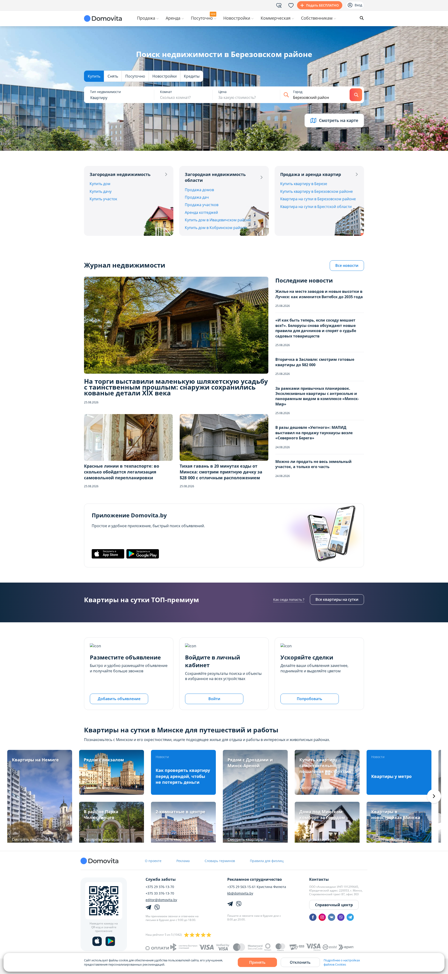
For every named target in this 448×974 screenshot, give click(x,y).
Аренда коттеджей (201, 212)
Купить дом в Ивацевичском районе (218, 219)
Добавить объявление (119, 698)
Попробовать (309, 698)
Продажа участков (201, 204)
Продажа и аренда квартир (310, 174)
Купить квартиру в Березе (303, 183)
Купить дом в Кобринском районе (216, 227)
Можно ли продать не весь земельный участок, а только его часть (313, 464)
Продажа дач (197, 197)
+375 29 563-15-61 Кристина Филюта (256, 887)
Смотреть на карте (338, 120)
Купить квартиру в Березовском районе (316, 191)
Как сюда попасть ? (288, 599)
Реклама (183, 861)
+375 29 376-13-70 (160, 887)
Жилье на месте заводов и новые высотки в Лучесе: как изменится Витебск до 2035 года (319, 294)
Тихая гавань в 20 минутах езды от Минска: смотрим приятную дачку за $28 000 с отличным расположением (221, 471)
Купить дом (100, 183)
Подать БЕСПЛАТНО (322, 5)
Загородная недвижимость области (215, 177)
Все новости (346, 265)
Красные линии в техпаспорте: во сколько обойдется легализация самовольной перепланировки (121, 471)
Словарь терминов (220, 861)
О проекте (153, 861)
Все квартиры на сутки (336, 599)
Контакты (319, 879)
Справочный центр (334, 904)
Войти (214, 698)
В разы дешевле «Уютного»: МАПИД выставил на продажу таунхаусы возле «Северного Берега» (314, 432)
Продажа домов (199, 189)
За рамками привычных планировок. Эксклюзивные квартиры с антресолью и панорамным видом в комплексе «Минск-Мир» (317, 396)
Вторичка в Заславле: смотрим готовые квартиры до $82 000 (314, 362)
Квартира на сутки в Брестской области (316, 206)
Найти (356, 94)
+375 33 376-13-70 (160, 893)
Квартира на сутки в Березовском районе (318, 198)
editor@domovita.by (161, 900)
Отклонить (300, 962)
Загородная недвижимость (120, 174)
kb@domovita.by (240, 893)
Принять (257, 962)
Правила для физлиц (267, 861)
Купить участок (103, 198)
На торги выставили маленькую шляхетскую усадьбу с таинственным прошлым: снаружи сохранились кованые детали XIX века (176, 387)
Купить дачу (101, 191)
